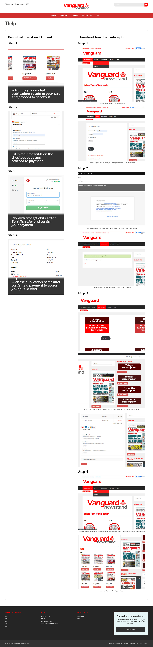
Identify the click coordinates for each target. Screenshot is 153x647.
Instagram (132, 644)
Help (98, 15)
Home (53, 15)
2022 (6, 621)
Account (64, 15)
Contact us (87, 15)
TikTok (146, 644)
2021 (6, 624)
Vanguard (111, 644)
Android (80, 616)
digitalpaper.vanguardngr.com (76, 6)
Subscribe (131, 629)
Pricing (75, 15)
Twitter (126, 644)
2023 (6, 619)
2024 (6, 616)
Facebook (119, 644)
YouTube (139, 644)
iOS (78, 619)
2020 (6, 626)
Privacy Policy (46, 621)
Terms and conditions (49, 624)
